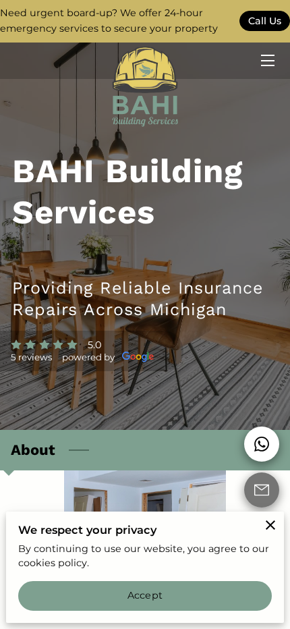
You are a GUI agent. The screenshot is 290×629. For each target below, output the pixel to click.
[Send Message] (261, 490)
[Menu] (267, 60)
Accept (145, 595)
